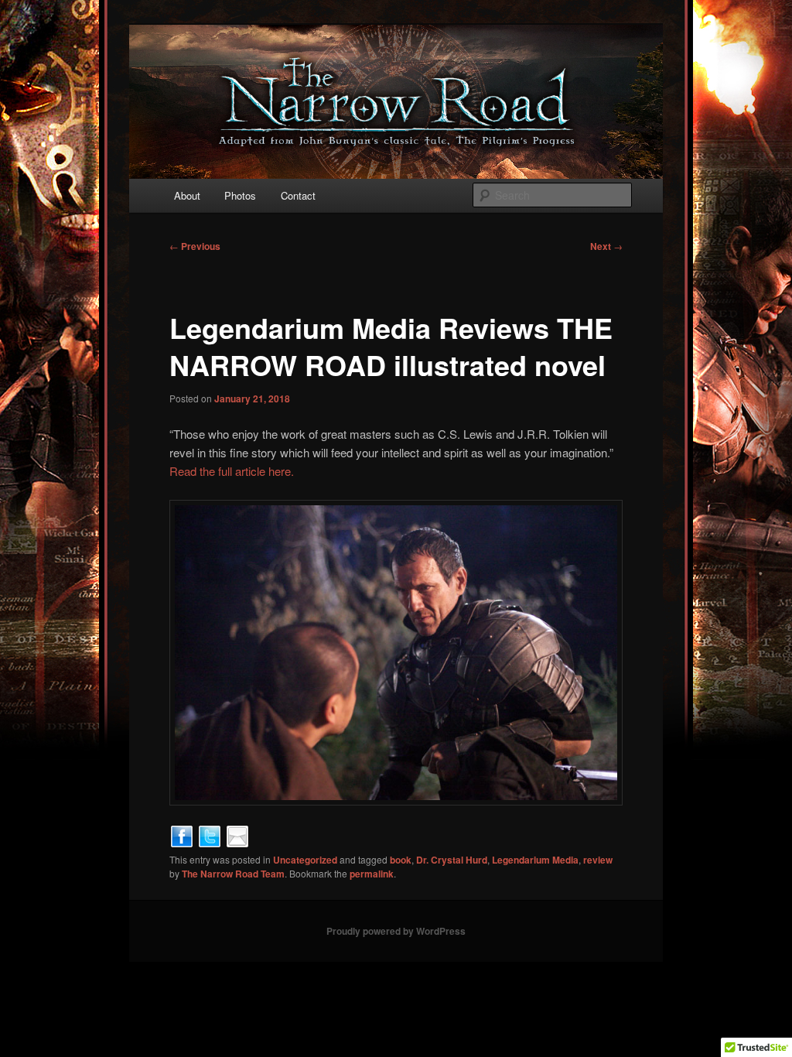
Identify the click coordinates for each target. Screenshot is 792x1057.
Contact (298, 195)
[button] (395, 653)
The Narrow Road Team (233, 874)
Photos (240, 195)
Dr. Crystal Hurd (451, 860)
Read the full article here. (231, 471)
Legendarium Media (535, 860)
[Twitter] (209, 834)
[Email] (237, 834)
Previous (194, 246)
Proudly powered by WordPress (396, 931)
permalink (372, 874)
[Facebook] (181, 834)
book (400, 860)
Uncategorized (305, 860)
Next (606, 246)
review (598, 860)
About (187, 195)
